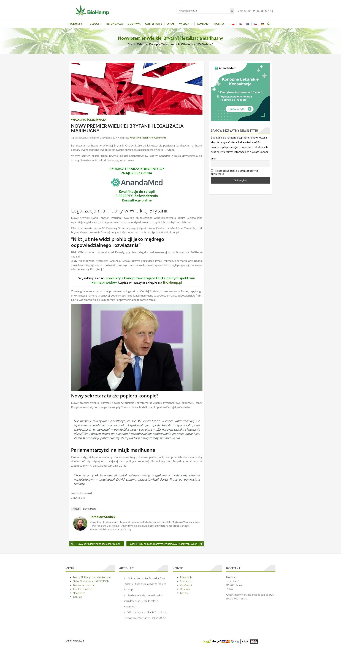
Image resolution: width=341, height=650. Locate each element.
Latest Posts (89, 508)
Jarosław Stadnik (139, 137)
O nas (171, 23)
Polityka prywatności (84, 585)
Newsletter (79, 592)
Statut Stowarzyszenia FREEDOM (91, 581)
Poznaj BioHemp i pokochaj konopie (92, 577)
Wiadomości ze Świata (196, 44)
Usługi (94, 23)
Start (131, 44)
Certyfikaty (153, 23)
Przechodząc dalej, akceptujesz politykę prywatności (234, 172)
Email (213, 158)
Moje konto (186, 581)
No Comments (158, 137)
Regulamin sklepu (82, 588)
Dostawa (134, 23)
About (76, 508)
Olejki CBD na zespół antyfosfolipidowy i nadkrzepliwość (163, 543)
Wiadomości (170, 44)
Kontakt (203, 23)
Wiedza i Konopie (148, 44)
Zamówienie (186, 585)
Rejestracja (186, 577)
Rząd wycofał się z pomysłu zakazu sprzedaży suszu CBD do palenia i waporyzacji (144, 601)
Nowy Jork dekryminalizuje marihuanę (98, 543)
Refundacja (114, 23)
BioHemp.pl (172, 282)
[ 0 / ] (264, 11)
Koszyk (184, 592)
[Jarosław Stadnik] (80, 523)
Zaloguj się (244, 10)
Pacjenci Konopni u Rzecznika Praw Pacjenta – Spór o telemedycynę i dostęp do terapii (145, 584)
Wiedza (184, 23)
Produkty (75, 23)
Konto (219, 23)
